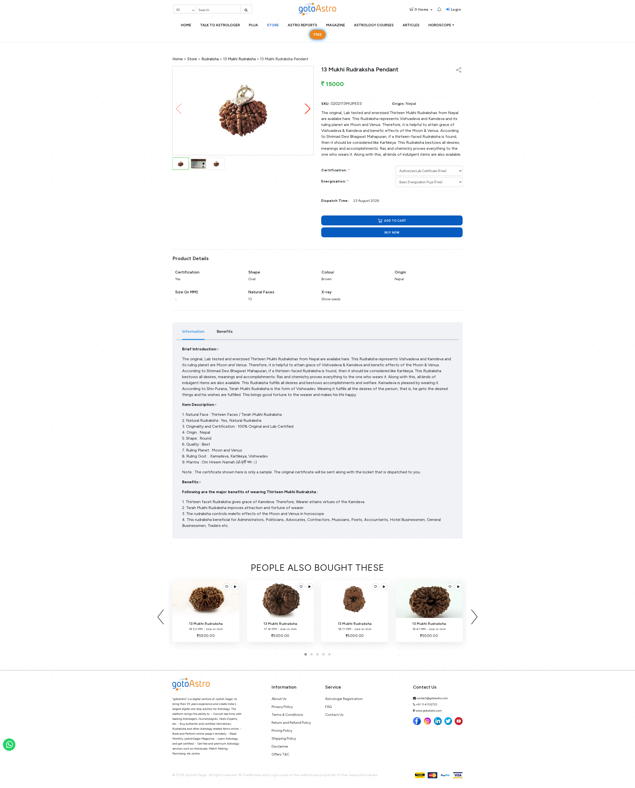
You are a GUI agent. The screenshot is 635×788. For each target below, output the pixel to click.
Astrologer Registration (344, 699)
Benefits (225, 331)
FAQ (328, 707)
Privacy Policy (282, 707)
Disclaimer (280, 746)
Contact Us (334, 715)
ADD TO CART (394, 220)
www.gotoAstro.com (428, 710)
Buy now (392, 232)
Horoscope (439, 25)
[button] (307, 109)
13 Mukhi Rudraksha (239, 59)
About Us (279, 699)
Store (273, 25)
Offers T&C (280, 754)
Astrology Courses (374, 25)
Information (193, 331)
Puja (253, 25)
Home (186, 25)
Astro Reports (302, 25)
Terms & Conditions (287, 715)
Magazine (335, 25)
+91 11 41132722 (426, 704)
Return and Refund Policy (291, 723)
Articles (411, 25)
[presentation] (161, 616)
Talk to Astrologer (220, 25)
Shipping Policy (284, 738)
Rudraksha (210, 59)
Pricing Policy (282, 730)
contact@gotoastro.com (432, 698)
